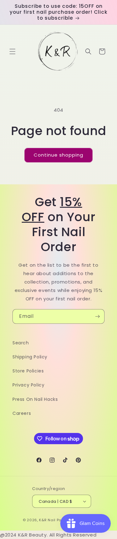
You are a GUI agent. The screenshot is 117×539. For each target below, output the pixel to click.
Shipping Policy (29, 357)
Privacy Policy (28, 385)
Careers (21, 413)
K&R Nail (47, 519)
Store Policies (28, 371)
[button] (12, 51)
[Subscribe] (97, 316)
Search (20, 343)
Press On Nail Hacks (35, 399)
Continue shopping (58, 155)
